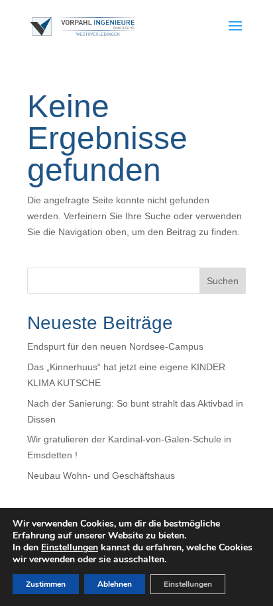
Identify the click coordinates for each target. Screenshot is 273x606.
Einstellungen (69, 548)
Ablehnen (114, 584)
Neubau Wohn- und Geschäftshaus (101, 475)
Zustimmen (46, 584)
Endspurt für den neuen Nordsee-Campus (115, 346)
